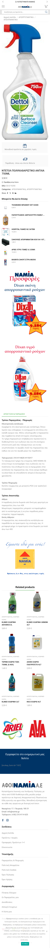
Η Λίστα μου (7, 912)
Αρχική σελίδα (10, 17)
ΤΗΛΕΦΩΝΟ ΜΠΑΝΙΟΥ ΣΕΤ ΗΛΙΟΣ (25, 205)
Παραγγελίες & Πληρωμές (13, 860)
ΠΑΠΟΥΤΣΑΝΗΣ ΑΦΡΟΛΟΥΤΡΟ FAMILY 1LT (28, 215)
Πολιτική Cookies (9, 870)
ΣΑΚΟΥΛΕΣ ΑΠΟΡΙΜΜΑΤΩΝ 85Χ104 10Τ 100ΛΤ (28, 240)
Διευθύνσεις (7, 902)
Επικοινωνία (7, 847)
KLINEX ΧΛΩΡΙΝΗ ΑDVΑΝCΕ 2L (9, 623)
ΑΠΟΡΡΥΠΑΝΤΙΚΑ (26, 17)
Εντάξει (25, 944)
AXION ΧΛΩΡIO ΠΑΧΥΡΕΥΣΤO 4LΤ (34, 663)
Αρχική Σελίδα (8, 833)
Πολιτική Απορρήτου (10, 865)
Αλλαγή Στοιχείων (9, 907)
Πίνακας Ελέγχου (9, 893)
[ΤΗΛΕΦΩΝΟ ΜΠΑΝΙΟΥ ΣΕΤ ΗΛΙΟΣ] (5, 207)
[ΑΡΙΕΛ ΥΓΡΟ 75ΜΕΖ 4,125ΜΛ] (5, 252)
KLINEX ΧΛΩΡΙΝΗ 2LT (10, 702)
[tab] (14, 414)
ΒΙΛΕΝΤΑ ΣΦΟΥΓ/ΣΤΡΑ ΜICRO (24, 260)
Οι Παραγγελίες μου (10, 897)
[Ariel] (12, 729)
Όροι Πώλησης (8, 875)
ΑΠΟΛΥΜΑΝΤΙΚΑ (11, 20)
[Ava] (37, 729)
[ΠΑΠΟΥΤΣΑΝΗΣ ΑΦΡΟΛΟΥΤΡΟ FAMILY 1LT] (5, 220)
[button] (3, 2)
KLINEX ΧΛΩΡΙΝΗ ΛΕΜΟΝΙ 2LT (37, 623)
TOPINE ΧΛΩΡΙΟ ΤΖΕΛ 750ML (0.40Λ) (10, 663)
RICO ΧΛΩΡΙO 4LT (34, 702)
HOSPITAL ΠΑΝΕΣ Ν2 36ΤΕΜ (23, 229)
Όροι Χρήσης (7, 879)
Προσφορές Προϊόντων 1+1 (13, 842)
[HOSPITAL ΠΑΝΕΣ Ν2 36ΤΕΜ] (5, 232)
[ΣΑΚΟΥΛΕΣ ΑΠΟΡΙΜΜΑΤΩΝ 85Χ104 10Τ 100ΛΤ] (5, 242)
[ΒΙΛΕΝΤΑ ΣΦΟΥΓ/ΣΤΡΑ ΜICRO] (5, 262)
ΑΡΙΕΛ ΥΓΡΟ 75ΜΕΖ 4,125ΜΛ (23, 250)
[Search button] (46, 12)
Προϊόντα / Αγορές (10, 838)
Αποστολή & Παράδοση (14, 414)
